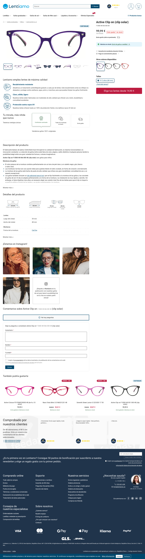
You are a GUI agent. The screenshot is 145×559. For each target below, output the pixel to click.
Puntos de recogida (9, 489)
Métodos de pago (9, 486)
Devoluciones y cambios (44, 480)
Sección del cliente (42, 489)
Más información (108, 556)
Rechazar (127, 556)
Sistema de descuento (75, 489)
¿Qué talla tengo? (102, 84)
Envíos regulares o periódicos (78, 480)
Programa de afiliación (75, 495)
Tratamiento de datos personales (14, 498)
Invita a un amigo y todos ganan (79, 486)
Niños (22, 22)
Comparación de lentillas (11, 519)
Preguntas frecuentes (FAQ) (45, 486)
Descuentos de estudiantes (77, 492)
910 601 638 (121, 484)
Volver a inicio (7, 551)
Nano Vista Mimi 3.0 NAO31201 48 (55, 402)
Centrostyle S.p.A (31, 22)
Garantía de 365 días (43, 483)
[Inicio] (4, 22)
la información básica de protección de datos (22, 362)
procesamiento (18, 360)
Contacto (39, 522)
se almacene (118, 461)
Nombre (8, 345)
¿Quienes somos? (41, 511)
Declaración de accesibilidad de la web (16, 495)
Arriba (14, 551)
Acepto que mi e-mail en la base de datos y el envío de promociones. (124, 462)
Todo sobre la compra (10, 480)
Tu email (8, 353)
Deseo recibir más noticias (133, 457)
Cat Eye (34, 230)
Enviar (9, 367)
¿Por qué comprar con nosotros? (46, 520)
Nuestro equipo (41, 514)
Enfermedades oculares (11, 513)
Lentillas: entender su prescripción (14, 516)
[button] (7, 67)
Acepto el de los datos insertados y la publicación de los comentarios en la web (35, 361)
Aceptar (119, 556)
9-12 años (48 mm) (106, 80)
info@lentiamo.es (119, 487)
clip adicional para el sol (35, 175)
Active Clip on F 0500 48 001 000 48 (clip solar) (125, 403)
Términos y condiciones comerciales (15, 492)
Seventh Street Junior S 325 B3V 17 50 (90, 402)
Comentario (9, 330)
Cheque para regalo (74, 498)
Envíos (5, 483)
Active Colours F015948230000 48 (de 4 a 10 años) (19, 403)
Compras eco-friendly (75, 501)
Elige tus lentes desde (119, 90)
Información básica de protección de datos (129, 465)
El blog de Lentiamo (42, 517)
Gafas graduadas (12, 22)
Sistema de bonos (74, 483)
